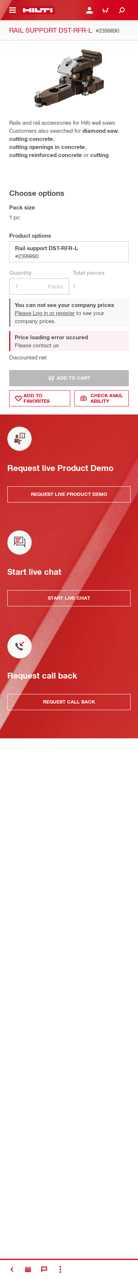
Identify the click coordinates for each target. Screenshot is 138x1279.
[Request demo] (28, 1269)
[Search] (122, 10)
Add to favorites (37, 398)
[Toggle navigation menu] (12, 10)
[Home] (38, 10)
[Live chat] (44, 1269)
